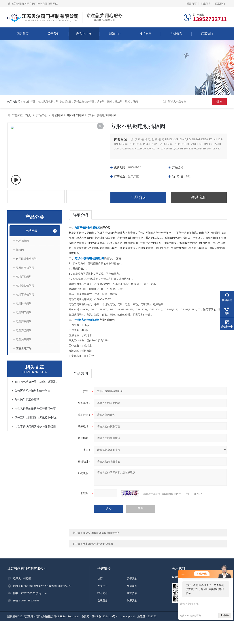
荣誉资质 (132, 593)
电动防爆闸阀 (23, 303)
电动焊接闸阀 (23, 276)
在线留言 (206, 3)
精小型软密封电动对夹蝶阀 (98, 543)
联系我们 (220, 3)
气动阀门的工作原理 (27, 399)
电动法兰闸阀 (23, 339)
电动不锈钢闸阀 (25, 294)
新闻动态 (132, 585)
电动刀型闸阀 (23, 330)
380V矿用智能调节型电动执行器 (101, 532)
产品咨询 (138, 197)
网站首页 (23, 33)
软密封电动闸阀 (25, 267)
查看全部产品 (23, 348)
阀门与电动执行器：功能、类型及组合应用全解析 (36, 381)
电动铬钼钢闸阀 (25, 285)
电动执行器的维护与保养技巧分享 (35, 408)
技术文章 (145, 33)
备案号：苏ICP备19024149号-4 (100, 616)
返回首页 (191, 3)
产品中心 (82, 33)
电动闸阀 (57, 115)
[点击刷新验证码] (130, 493)
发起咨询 (224, 615)
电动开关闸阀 (75, 115)
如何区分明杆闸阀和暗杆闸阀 (32, 390)
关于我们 (53, 33)
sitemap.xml (128, 616)
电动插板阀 (22, 240)
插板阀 (20, 249)
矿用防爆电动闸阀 (26, 258)
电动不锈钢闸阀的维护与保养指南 (35, 426)
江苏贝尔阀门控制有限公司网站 (40, 3)
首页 (28, 115)
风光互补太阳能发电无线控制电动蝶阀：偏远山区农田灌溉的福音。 (36, 417)
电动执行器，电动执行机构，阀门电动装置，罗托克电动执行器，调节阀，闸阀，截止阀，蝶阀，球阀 (80, 101)
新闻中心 (115, 33)
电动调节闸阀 (23, 312)
